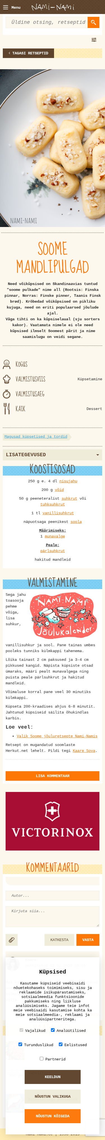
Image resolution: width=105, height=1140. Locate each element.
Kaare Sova (84, 751)
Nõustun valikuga (53, 1096)
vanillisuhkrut (58, 513)
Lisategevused (26, 455)
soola (76, 522)
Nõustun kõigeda (52, 1116)
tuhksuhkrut (52, 504)
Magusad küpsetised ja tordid (35, 436)
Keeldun (52, 1077)
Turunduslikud (38, 1045)
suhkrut (69, 498)
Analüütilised (71, 1030)
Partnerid (55, 1059)
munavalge (55, 536)
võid (59, 490)
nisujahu (68, 481)
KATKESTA (59, 940)
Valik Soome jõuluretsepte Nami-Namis (57, 736)
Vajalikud (35, 1030)
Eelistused (75, 1045)
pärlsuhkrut (52, 551)
